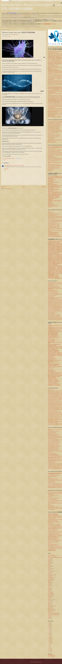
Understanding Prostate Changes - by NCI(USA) (54, 399)
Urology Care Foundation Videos (52, 312)
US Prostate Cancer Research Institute (53, 164)
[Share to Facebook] (19, 158)
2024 (50, 625)
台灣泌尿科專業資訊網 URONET (52, 198)
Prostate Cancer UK (51, 169)
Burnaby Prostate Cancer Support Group (53, 126)
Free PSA (49, 477)
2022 (50, 628)
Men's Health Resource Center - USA (53, 545)
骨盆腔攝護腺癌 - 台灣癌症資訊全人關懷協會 (54, 200)
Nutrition (49, 589)
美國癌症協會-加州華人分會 (52, 179)
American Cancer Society (51, 161)
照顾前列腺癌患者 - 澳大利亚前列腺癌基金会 (54, 385)
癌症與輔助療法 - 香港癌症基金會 (52, 365)
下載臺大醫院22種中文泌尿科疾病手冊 (53, 332)
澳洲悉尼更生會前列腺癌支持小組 (52, 205)
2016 (50, 636)
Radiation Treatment (51, 599)
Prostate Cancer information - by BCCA (53, 431)
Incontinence (50, 582)
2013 (50, 651)
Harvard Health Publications (52, 549)
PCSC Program (50, 592)
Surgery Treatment (50, 610)
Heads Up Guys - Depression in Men (53, 538)
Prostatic (49, 597)
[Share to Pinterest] (20, 158)
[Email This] (16, 158)
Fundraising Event (50, 579)
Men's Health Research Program (52, 544)
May (49, 646)
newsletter (49, 588)
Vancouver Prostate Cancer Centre (53, 495)
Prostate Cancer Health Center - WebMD (53, 227)
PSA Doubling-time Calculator (52, 432)
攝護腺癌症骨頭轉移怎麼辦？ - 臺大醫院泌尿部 (54, 116)
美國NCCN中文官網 (50, 183)
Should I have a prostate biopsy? (52, 433)
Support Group (50, 608)
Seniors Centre (31, 13)
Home (24, 186)
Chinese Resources (50, 571)
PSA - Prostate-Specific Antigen (52, 476)
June (49, 645)
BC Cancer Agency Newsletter (52, 499)
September (50, 642)
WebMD (49, 504)
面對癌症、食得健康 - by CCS (52, 371)
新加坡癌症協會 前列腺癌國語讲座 (53, 264)
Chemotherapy (50, 452)
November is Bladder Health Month (53, 520)
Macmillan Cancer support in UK (52, 142)
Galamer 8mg (6, 168)
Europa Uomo (50, 170)
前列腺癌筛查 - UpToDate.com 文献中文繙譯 (54, 70)
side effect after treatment (51, 605)
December (50, 638)
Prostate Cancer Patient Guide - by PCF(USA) (54, 405)
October (50, 641)
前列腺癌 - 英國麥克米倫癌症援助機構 (53, 350)
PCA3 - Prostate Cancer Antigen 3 (53, 478)
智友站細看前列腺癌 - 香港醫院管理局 (53, 189)
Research (49, 602)
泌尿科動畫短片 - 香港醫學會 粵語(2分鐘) (54, 242)
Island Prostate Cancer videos (52, 295)
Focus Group (50, 578)
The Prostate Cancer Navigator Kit (53, 614)
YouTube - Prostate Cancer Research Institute (54, 317)
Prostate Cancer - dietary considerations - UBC (54, 418)
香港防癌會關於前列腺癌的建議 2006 (53, 232)
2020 (50, 630)
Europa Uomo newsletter (51, 509)
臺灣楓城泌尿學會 (50, 199)
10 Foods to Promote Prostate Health (53, 533)
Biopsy (49, 561)
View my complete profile (51, 656)
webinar (49, 618)
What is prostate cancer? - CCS (52, 222)
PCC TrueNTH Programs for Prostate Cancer (54, 524)
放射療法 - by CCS (50, 356)
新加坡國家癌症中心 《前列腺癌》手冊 (53, 380)
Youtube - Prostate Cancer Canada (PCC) (54, 314)
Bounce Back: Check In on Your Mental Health (54, 540)
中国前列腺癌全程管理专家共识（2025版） (54, 235)
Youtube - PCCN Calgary (51, 313)
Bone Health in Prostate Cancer (52, 529)
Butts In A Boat (50, 566)
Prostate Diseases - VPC (51, 218)
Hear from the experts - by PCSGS (53, 292)
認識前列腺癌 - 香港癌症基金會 (52, 349)
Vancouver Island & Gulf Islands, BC (53, 132)
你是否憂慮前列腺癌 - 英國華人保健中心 (53, 351)
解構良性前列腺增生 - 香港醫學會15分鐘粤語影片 (55, 63)
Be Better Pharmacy (7, 165)
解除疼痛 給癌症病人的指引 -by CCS (53, 361)
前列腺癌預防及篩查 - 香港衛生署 (52, 69)
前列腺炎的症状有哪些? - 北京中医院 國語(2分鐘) (55, 243)
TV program (49, 615)
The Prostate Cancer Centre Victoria (53, 498)
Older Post (44, 186)
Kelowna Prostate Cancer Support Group (53, 128)
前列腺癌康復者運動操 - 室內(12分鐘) (53, 275)
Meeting (49, 583)
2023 (50, 626)
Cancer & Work (50, 523)
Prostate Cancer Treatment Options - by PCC (54, 442)
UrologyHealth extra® (51, 494)
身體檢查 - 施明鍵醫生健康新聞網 (52, 333)
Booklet (49, 563)
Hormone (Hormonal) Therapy (52, 453)
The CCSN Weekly (50, 505)
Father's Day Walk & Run (51, 577)
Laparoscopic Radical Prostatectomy (53, 449)
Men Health (49, 584)
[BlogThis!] (17, 158)
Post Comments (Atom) (8, 188)
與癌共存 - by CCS (50, 369)
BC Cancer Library (50, 389)
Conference (49, 572)
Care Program (50, 568)
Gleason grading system (51, 481)
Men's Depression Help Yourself (52, 539)
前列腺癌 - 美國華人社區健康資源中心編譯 (54, 344)
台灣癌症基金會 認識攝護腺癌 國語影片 (53, 253)
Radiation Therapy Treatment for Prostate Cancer (55, 304)
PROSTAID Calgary (50, 133)
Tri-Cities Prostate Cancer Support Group (53, 127)
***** (48, 85)
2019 (50, 632)
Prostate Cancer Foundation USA (52, 157)
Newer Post (3, 186)
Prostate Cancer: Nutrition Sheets (52, 530)
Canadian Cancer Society (51, 148)
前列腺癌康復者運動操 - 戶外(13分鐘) (53, 274)
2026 (50, 622)
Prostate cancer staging (51, 482)
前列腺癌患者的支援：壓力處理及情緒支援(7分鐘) (55, 278)
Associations (50, 558)
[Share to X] (18, 158)
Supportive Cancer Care (51, 609)
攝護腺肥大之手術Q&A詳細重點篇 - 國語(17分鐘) (55, 252)
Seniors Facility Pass (23, 15)
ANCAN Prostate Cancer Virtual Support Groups (54, 139)
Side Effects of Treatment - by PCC (53, 443)
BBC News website (15, 34)
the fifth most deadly (12, 128)
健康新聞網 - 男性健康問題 (51, 550)
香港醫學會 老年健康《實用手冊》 (53, 513)
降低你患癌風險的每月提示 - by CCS (53, 336)
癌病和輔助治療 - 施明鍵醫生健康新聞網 (53, 364)
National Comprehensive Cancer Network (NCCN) (55, 165)
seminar (49, 604)
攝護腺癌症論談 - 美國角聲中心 (52, 345)
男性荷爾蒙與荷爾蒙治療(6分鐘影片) (53, 454)
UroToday (49, 211)
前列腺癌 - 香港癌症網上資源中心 (52, 184)
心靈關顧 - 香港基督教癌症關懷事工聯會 (53, 195)
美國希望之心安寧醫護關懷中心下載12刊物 (54, 376)
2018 (50, 633)
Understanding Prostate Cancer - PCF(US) (54, 223)
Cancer (49, 567)
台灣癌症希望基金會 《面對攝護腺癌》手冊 (54, 381)
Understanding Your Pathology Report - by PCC (54, 309)
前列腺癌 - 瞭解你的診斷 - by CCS (53, 339)
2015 (50, 637)
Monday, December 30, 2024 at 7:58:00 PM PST (17, 165)
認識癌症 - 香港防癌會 (51, 188)
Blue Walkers (50, 562)
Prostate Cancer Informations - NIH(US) (53, 226)
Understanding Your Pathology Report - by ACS (54, 436)
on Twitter (9, 156)
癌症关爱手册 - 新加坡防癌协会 (52, 382)
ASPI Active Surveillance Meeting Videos (54, 287)
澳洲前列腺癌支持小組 (51, 204)
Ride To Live (49, 603)
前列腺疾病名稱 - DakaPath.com (52, 438)
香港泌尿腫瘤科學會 (51, 190)
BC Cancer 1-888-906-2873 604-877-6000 (53, 151)
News (5, 159)
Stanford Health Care (51, 156)
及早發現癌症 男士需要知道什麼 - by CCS (54, 337)
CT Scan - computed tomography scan (53, 475)
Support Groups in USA (51, 138)
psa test (49, 598)
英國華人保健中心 (50, 203)
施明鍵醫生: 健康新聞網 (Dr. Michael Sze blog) (54, 528)
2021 (50, 629)
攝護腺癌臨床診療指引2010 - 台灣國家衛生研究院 (55, 354)
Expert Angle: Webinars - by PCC (52, 290)
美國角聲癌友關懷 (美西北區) (52, 377)
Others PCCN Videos (51, 296)
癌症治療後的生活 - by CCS (52, 370)
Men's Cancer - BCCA (51, 212)
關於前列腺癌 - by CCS (51, 338)
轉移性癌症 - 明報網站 (51, 115)
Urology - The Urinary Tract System (53, 52)
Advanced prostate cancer (51, 556)
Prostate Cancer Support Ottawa (52, 137)
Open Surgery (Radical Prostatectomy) (53, 448)
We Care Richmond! (52, 655)
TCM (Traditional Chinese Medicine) (53, 613)
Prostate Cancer (50, 594)
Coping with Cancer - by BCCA (52, 410)
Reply (5, 169)
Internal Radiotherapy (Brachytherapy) (53, 447)
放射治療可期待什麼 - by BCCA (52, 359)
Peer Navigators (50, 593)
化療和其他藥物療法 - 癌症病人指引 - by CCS (54, 360)
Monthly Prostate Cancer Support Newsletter (54, 123)
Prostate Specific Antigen (10, 96)
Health (9, 36)
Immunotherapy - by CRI (51, 462)
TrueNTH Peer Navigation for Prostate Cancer (54, 525)
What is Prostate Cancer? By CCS (53, 66)
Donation (49, 573)
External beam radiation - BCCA (52, 291)
